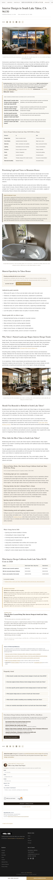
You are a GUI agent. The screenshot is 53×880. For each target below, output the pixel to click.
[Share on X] (13, 22)
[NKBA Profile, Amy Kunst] (13, 833)
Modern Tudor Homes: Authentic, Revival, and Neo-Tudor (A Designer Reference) (26, 728)
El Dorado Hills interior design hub (28, 348)
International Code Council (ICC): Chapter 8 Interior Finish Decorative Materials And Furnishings (26, 656)
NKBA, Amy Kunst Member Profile (12, 660)
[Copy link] (22, 22)
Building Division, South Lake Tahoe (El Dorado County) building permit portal (22, 658)
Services (9, 2)
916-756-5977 (28, 806)
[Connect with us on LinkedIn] (33, 859)
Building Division (18, 517)
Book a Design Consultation (23, 283)
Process (47, 2)
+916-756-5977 (31, 852)
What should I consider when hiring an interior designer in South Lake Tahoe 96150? (26, 676)
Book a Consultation (40, 878)
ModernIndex (29, 872)
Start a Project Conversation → (11, 737)
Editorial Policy (5, 861)
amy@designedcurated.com (33, 854)
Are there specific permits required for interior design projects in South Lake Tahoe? (27, 687)
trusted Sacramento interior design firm (34, 753)
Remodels (4, 855)
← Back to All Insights (7, 823)
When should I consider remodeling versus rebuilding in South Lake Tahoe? (24, 699)
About (4, 2)
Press (3, 857)
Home (29, 835)
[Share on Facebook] (10, 22)
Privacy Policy (4, 866)
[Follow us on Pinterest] (30, 859)
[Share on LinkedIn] (16, 22)
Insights (3, 852)
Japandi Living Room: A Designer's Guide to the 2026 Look (20, 732)
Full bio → (12, 91)
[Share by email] (19, 22)
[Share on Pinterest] (7, 22)
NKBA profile (6, 91)
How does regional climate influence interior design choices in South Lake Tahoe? (26, 682)
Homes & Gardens (12, 89)
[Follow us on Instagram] (28, 859)
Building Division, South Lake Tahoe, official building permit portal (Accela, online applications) (25, 581)
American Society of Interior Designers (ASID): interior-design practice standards (23, 654)
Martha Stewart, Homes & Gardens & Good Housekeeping (18, 816)
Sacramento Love (36, 89)
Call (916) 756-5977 (9, 283)
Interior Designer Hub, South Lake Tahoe (16, 725)
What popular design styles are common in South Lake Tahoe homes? (23, 693)
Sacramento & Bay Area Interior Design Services (18, 721)
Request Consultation (26, 803)
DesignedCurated (32, 2)
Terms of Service (5, 864)
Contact (3, 859)
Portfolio (17, 2)
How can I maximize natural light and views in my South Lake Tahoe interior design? (26, 705)
